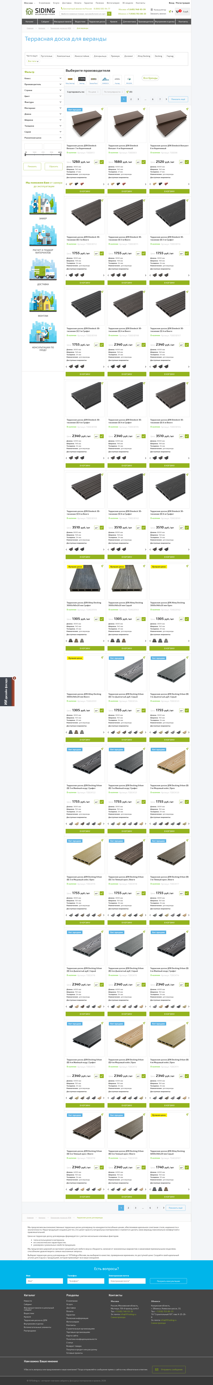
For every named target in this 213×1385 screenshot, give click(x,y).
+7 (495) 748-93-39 (136, 9)
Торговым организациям (78, 1332)
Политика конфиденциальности (81, 1339)
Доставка (66, 3)
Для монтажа (129, 21)
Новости (28, 1301)
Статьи (69, 1342)
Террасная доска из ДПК (60, 28)
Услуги (56, 3)
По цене (92, 92)
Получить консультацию (168, 1281)
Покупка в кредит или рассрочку (81, 1349)
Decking (158, 56)
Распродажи (30, 1330)
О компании (44, 3)
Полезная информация (77, 1318)
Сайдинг (45, 21)
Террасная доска (97, 21)
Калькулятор (160, 9)
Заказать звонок (158, 13)
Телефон (72, 1275)
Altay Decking (144, 56)
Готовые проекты (74, 1353)
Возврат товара (73, 1346)
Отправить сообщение (172, 1369)
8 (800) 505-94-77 (102, 8)
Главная (30, 28)
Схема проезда (118, 1317)
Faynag (170, 56)
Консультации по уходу (43, 348)
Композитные (63, 56)
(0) (130, 92)
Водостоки (80, 21)
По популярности (112, 92)
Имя (28, 1275)
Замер (43, 218)
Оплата (77, 3)
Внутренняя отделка (164, 21)
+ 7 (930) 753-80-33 (136, 13)
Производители (145, 21)
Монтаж (43, 315)
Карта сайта (72, 1335)
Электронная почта (119, 1275)
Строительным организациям (80, 1328)
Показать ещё (178, 99)
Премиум (115, 56)
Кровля (113, 21)
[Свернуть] (14, 678)
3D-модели (127, 3)
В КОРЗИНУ (85, 191)
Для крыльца (100, 56)
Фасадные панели (62, 21)
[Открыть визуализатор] (7, 691)
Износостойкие (82, 56)
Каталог (29, 21)
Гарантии (88, 3)
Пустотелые (46, 56)
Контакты (140, 3)
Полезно (100, 3)
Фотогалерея (113, 3)
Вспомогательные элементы (37, 1327)
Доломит (128, 56)
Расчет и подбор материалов (43, 251)
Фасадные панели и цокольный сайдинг (39, 1308)
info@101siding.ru (128, 1314)
